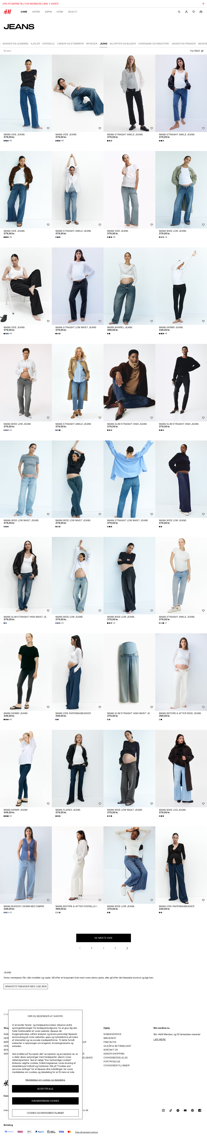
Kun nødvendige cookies (45, 1101)
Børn (48, 11)
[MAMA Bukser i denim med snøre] (26, 865)
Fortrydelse (112, 1061)
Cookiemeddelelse (116, 1057)
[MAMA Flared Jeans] (78, 768)
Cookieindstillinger (117, 1065)
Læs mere (160, 1039)
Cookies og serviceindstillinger (45, 1113)
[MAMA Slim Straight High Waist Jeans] (26, 575)
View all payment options (86, 1132)
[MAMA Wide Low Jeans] (26, 382)
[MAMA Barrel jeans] (129, 286)
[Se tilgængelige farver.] (110, 141)
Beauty (72, 11)
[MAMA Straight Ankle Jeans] (129, 93)
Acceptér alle (45, 1088)
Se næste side (103, 938)
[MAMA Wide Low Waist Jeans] (26, 479)
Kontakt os (111, 1049)
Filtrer (195, 51)
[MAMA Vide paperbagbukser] (78, 672)
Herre (36, 11)
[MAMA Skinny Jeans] (26, 672)
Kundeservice (112, 1034)
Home (60, 11)
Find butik (110, 1042)
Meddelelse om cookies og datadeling (45, 1080)
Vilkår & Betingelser (117, 1046)
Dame (24, 11)
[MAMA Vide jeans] (26, 93)
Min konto (110, 1038)
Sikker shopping (114, 1053)
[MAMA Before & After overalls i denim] (78, 865)
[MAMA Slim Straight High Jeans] (129, 382)
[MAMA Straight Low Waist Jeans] (78, 286)
